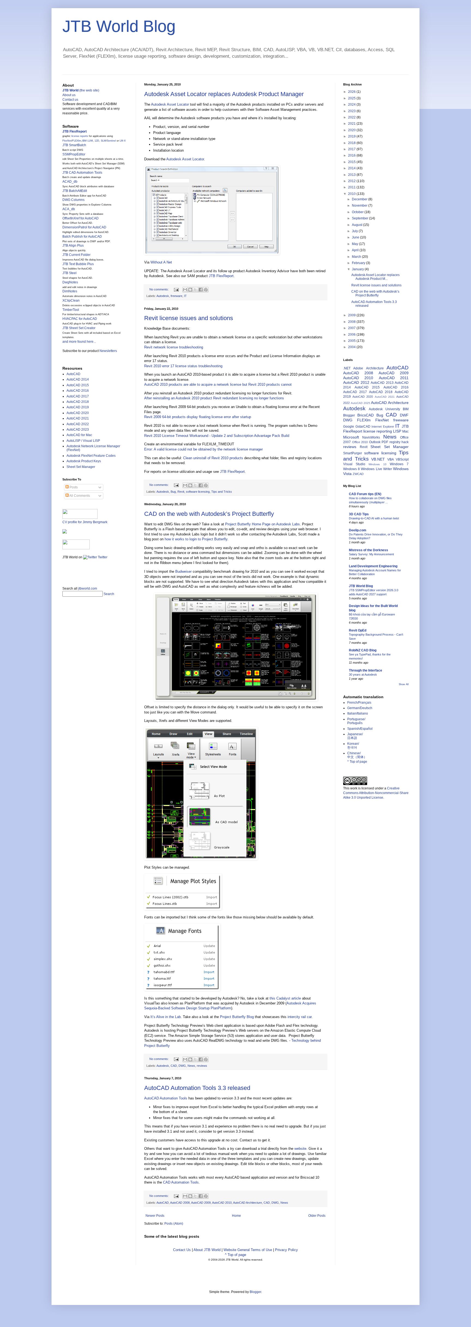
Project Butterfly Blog (237, 1017)
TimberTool (70, 310)
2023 (352, 111)
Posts (73, 487)
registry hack (399, 442)
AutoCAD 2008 (180, 1202)
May (355, 244)
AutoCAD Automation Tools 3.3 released (197, 1087)
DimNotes (69, 291)
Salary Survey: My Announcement (371, 554)
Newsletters (108, 351)
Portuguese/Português (356, 721)
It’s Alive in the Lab (165, 1017)
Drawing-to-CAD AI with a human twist (374, 518)
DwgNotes (70, 282)
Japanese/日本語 (355, 736)
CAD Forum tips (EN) (365, 494)
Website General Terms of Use (248, 1250)
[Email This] (185, 289)
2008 (352, 322)
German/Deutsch (359, 708)
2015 (352, 162)
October (358, 212)
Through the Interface (365, 670)
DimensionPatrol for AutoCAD (84, 227)
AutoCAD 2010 (222, 1202)
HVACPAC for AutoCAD (79, 319)
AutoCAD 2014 (78, 379)
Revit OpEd (357, 630)
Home (236, 1216)
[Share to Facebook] (200, 289)
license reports (79, 136)
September (360, 218)
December (360, 199)
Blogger (349, 415)
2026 (352, 92)
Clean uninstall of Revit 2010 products (213, 458)
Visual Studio (354, 464)
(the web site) (80, 90)
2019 (352, 136)
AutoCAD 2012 (356, 382)
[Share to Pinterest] (206, 289)
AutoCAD (162, 1202)
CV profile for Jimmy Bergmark (84, 522)
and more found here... (79, 342)
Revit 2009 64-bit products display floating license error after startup (197, 417)
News (191, 1065)
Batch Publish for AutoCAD (82, 236)
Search (109, 594)
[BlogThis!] (190, 289)
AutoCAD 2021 (78, 418)
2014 (352, 168)
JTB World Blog (119, 26)
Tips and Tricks (221, 491)
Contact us (70, 100)
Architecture (375, 368)
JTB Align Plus (73, 245)
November (360, 205)
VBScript (402, 459)
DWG (182, 1065)
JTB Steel (69, 273)
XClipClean (71, 300)
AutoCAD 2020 (78, 413)
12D (97, 140)
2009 (352, 315)
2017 (352, 149)
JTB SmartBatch (74, 145)
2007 (352, 328)
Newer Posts (155, 1216)
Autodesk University (384, 409)
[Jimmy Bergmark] (64, 532)
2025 (352, 98)
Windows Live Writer (376, 469)
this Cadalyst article (285, 998)
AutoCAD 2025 (360, 403)
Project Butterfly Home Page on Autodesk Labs (262, 524)
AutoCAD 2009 (201, 1202)
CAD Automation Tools (181, 1182)
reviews (202, 1065)
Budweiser (183, 571)
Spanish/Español (360, 729)
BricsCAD (365, 415)
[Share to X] (195, 289)
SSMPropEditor (73, 154)
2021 (352, 123)
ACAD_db (69, 181)
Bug (173, 491)
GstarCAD (362, 426)
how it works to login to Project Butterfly (196, 539)
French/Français (359, 702)
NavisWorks (371, 437)
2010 (352, 194)
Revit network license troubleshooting (173, 347)
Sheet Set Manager (81, 467)
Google (348, 426)
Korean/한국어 (353, 745)
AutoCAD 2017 (78, 396)
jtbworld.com (87, 588)
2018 (352, 143)
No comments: (159, 289)
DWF (404, 415)
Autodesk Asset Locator (170, 104)
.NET (347, 368)
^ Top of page (235, 1255)
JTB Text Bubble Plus (78, 264)
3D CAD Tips (359, 514)
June (356, 237)
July (355, 231)
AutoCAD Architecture (247, 1202)
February (359, 263)
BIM (406, 409)
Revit (180, 491)
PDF (385, 442)
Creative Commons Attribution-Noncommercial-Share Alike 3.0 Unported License (376, 792)
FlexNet (66, 140)
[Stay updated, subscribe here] (64, 571)
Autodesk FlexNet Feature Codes (91, 456)
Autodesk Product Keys (84, 461)
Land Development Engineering (373, 566)
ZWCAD (358, 474)
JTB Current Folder (76, 255)
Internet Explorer (383, 426)
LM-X (123, 140)
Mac (405, 431)
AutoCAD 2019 (78, 407)
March (357, 257)
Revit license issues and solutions (188, 318)
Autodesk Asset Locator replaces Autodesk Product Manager (224, 94)
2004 (352, 347)
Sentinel (111, 140)
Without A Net (161, 262)
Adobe (358, 368)
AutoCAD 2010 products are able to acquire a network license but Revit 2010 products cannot (218, 384)
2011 (352, 187)
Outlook (375, 442)
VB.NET (378, 459)
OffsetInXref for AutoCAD (80, 218)
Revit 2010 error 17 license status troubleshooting (183, 366)
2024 (352, 104)
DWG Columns (73, 200)
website (300, 1149)
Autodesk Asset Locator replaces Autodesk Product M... (375, 277)
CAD (174, 1065)
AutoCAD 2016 (78, 391)
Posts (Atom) (173, 1223)
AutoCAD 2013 (382, 383)
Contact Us (182, 1250)
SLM (103, 140)
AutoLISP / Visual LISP (83, 441)
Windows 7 (399, 464)
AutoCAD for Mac (79, 435)
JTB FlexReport (221, 276)
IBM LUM (87, 140)
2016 (352, 155)
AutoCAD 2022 (78, 424)
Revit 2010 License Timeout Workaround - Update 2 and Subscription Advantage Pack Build (216, 436)
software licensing (198, 491)
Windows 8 (351, 469)
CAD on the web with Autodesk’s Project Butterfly (209, 513)
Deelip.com (357, 530)
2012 (352, 181)
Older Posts (316, 1216)
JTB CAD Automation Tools (82, 172)
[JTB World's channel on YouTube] (76, 548)
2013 (352, 175)
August (357, 225)
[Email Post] (176, 289)
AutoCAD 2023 (78, 429)
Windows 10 (377, 464)
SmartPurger (352, 453)
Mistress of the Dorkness (368, 550)
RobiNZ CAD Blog (362, 650)
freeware (176, 296)
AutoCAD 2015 (78, 385)
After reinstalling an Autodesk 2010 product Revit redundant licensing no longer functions (214, 398)
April (356, 250)
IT (185, 296)
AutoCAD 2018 (78, 402)
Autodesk (162, 296)
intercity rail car (300, 1017)
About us (69, 95)
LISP (397, 431)
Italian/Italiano (357, 713)
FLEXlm (76, 140)
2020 (352, 130)
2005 (352, 341)
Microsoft (351, 437)
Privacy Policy (286, 1250)
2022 (352, 117)
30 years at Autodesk (363, 674)
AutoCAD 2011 (394, 378)
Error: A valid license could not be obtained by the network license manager (203, 449)
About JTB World (207, 1250)
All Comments (79, 496)
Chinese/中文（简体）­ (357, 755)
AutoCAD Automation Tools (165, 1098)
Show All (404, 684)
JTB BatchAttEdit (74, 191)
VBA (390, 459)
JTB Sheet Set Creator (78, 328)
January (358, 269)
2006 (352, 334)
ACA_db (68, 209)
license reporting (377, 431)
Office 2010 (360, 442)
